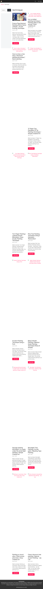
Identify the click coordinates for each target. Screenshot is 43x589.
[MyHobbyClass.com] (1, 1)
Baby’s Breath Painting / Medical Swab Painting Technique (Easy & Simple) (34, 344)
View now (31, 39)
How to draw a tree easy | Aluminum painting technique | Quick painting (18, 56)
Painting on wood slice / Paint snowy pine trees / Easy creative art (18, 557)
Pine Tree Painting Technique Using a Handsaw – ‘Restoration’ (34, 236)
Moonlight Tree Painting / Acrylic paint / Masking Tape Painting (34, 450)
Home (2, 4)
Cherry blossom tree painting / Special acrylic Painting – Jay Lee (34, 557)
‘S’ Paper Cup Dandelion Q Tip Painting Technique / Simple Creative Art (34, 131)
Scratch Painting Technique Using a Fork (18, 342)
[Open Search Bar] (35, 1)
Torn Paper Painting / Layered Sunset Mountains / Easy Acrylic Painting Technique (19, 237)
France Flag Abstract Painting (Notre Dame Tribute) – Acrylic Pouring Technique (19, 26)
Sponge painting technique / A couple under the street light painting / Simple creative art (19, 451)
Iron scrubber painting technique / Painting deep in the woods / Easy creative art (34, 23)
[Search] (9, 10)
